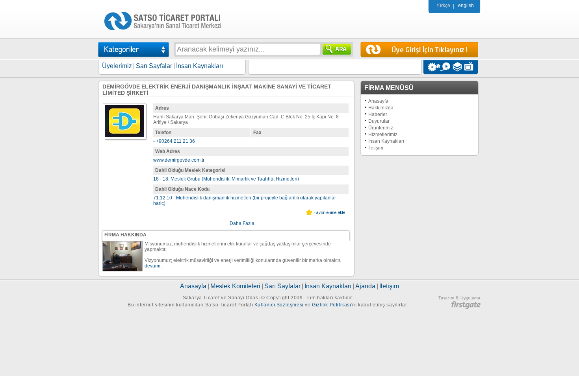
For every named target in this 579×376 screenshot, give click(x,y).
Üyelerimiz (117, 66)
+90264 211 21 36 (175, 141)
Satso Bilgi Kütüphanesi (457, 67)
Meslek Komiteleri (235, 286)
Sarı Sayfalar (154, 66)
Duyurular (379, 121)
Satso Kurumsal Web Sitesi (431, 67)
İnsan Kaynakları (199, 66)
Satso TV (470, 67)
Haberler (377, 114)
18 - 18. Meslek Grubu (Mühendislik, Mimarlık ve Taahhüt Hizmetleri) (226, 179)
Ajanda (365, 286)
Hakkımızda (380, 108)
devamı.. (154, 266)
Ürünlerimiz (380, 128)
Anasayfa (378, 101)
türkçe (443, 5)
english (466, 5)
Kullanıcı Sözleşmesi (279, 305)
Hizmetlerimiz (382, 134)
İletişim (375, 148)
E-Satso (444, 67)
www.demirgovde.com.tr (178, 160)
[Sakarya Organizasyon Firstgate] (459, 307)
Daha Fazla (242, 223)
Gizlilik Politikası (331, 305)
